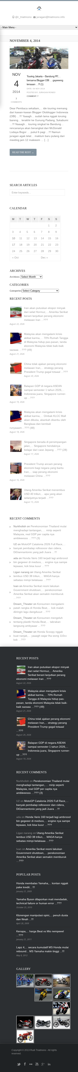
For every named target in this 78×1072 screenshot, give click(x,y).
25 (20, 251)
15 (49, 238)
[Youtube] (37, 1065)
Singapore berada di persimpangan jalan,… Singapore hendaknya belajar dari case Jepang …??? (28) (45, 445)
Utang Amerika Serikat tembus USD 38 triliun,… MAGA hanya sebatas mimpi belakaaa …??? (37, 576)
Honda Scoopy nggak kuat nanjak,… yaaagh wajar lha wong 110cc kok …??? (40, 635)
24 (13, 251)
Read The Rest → (23, 152)
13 (35, 238)
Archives (15, 277)
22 (49, 244)
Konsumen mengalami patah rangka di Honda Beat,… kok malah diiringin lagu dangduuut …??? (38, 607)
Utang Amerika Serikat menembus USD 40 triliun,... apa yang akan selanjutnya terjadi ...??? (44, 493)
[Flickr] (31, 1065)
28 (42, 251)
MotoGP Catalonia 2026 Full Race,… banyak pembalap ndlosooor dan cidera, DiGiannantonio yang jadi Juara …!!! (39, 548)
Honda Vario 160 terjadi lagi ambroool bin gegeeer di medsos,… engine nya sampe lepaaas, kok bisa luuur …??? (40, 562)
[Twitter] (18, 1065)
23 (56, 244)
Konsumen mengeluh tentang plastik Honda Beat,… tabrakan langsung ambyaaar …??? (38, 621)
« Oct (15, 257)
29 (49, 251)
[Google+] (43, 1065)
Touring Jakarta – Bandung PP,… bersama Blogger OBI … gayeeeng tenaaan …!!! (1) (45, 80)
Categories (16, 291)
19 (28, 244)
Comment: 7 (32, 96)
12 (28, 238)
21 (42, 244)
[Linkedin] (49, 1065)
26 (28, 251)
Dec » (44, 257)
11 (20, 238)
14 (42, 238)
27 (35, 251)
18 (20, 244)
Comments (16, 100)
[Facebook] (25, 1065)
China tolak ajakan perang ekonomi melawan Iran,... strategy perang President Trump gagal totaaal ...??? (46, 367)
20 (35, 244)
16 (56, 238)
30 (56, 251)
